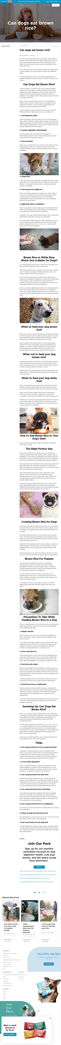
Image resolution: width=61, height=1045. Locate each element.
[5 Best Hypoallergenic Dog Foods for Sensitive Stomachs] (29, 911)
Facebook (6, 979)
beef (38, 224)
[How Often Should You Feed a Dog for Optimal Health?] (11, 911)
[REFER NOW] (49, 989)
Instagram (5, 981)
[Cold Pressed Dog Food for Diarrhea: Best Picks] (48, 911)
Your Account (7, 957)
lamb (34, 224)
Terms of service (7, 962)
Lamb (4, 996)
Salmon (5, 998)
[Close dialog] (50, 1018)
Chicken (5, 991)
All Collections (7, 983)
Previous (54, 46)
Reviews (21, 976)
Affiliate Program (8, 985)
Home (21, 45)
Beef (4, 993)
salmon (45, 224)
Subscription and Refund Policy (12, 959)
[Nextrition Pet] (5, 5)
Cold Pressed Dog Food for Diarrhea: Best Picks (48, 926)
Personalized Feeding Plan (10, 974)
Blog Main (26, 45)
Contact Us (6, 955)
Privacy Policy (7, 964)
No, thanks (10, 1039)
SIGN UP (39, 867)
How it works (22, 974)
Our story (21, 979)
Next (58, 46)
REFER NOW (49, 963)
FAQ (4, 968)
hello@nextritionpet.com (10, 953)
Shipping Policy (7, 966)
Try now (3, 1)
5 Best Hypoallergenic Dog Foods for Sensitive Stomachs (28, 928)
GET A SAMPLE (10, 1034)
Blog (4, 976)
